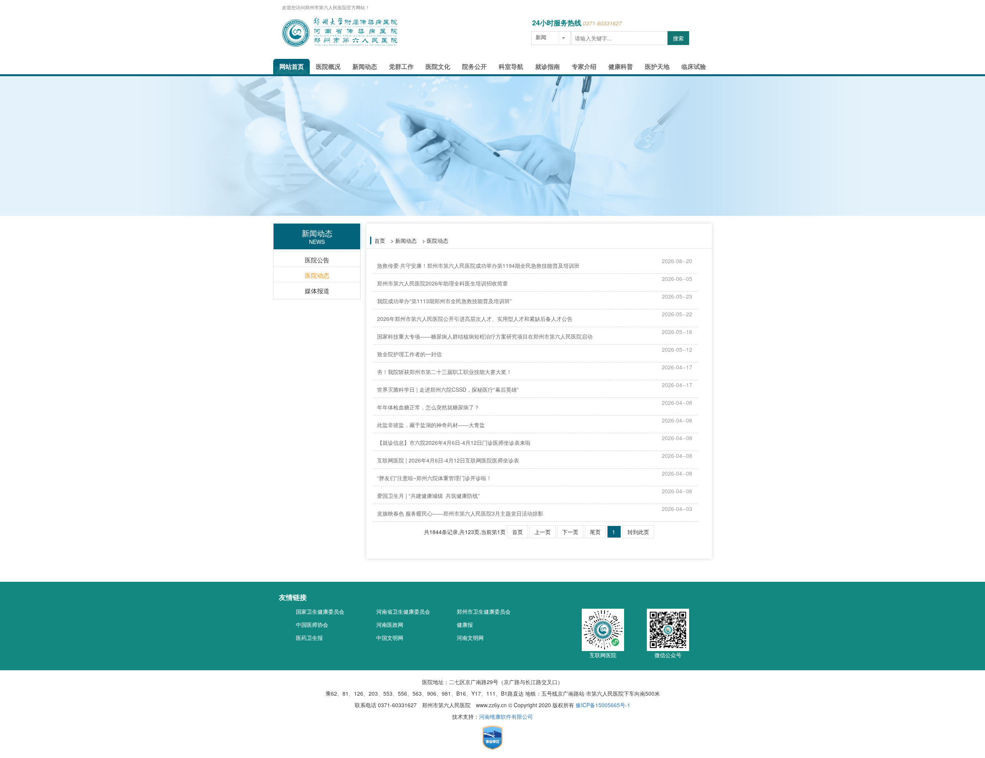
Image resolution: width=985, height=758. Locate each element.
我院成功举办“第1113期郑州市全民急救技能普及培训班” (444, 301)
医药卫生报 (309, 637)
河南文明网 (470, 637)
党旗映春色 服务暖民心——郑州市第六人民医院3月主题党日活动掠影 (460, 513)
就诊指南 (547, 66)
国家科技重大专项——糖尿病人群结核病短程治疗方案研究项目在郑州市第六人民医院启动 (485, 336)
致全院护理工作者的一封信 (409, 354)
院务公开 (474, 66)
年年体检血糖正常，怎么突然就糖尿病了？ (428, 407)
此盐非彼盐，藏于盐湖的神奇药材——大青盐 (431, 425)
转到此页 (638, 532)
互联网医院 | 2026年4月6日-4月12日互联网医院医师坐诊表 (448, 460)
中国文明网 (389, 637)
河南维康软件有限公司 (506, 716)
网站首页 (291, 66)
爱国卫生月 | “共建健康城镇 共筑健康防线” (428, 495)
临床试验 (693, 66)
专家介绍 (584, 66)
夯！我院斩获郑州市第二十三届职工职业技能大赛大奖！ (444, 372)
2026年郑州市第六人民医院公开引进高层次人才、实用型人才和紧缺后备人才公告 (475, 318)
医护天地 (657, 66)
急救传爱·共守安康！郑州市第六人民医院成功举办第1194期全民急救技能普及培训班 (478, 265)
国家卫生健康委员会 (320, 611)
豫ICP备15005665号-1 (603, 705)
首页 (379, 240)
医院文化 (438, 66)
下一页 (570, 532)
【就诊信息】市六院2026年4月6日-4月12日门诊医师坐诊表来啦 (454, 442)
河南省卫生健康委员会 (403, 611)
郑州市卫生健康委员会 (484, 611)
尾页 (595, 532)
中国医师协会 (312, 624)
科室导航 (511, 66)
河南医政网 (389, 624)
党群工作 (401, 66)
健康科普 (620, 66)
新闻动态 (364, 66)
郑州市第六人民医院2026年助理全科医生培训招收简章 (442, 283)
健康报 (465, 624)
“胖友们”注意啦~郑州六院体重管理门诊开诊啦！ (434, 478)
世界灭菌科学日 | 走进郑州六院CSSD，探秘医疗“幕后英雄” (448, 389)
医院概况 (328, 66)
